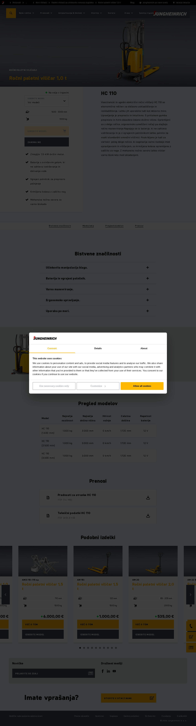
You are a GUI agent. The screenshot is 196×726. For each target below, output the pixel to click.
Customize (96, 386)
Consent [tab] (52, 348)
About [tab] (144, 348)
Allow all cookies (142, 386)
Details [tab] (98, 348)
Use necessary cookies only (54, 386)
